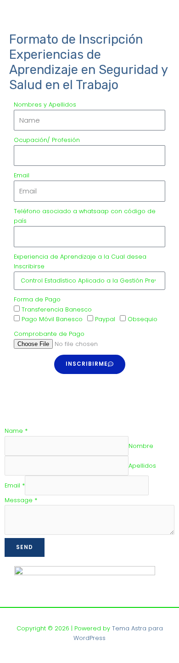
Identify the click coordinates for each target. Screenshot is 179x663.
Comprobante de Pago (49, 334)
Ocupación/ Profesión (47, 140)
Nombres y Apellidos (45, 104)
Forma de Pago (37, 299)
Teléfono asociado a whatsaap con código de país (85, 216)
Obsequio (142, 319)
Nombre (141, 446)
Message (21, 500)
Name (16, 431)
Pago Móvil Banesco (52, 319)
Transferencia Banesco (57, 309)
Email (21, 175)
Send (24, 547)
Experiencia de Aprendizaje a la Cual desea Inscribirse (80, 262)
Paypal (105, 319)
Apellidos (142, 466)
